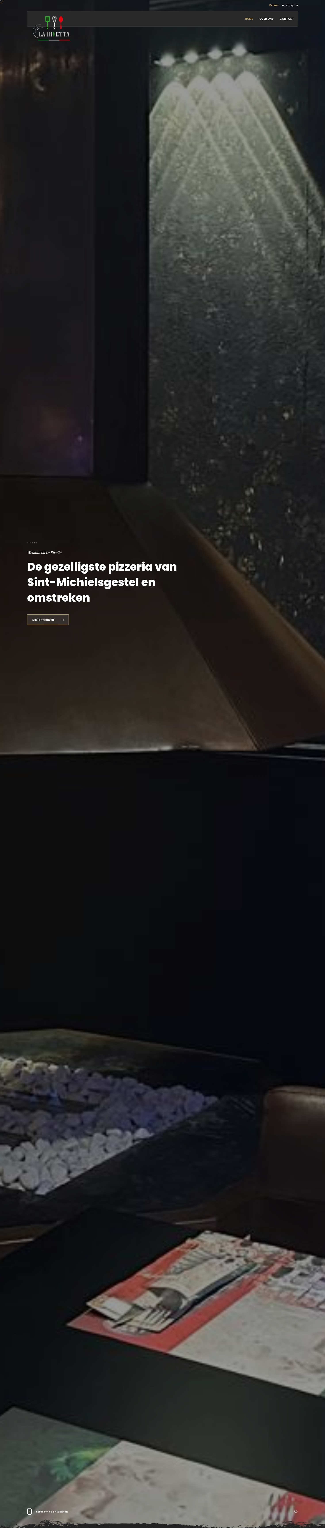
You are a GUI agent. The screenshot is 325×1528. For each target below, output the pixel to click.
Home (249, 19)
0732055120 (283, 5)
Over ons (266, 19)
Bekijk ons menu (43, 620)
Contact (287, 19)
